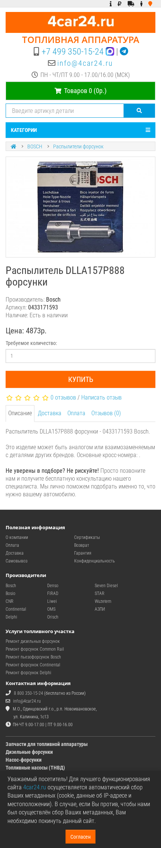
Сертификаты (87, 537)
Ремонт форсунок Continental (33, 664)
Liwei (52, 601)
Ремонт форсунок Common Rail (35, 649)
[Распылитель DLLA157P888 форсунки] (80, 207)
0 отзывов (63, 397)
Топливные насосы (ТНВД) (35, 768)
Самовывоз (16, 561)
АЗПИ (100, 609)
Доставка (49, 413)
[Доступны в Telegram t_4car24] (124, 51)
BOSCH (34, 146)
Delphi (11, 617)
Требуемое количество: (31, 343)
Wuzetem (103, 601)
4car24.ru (34, 787)
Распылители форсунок (78, 146)
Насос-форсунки (24, 760)
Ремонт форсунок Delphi (28, 672)
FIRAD (52, 593)
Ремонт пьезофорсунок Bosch (33, 657)
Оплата (76, 413)
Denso (52, 585)
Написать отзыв (101, 397)
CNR (9, 601)
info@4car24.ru (85, 63)
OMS (51, 609)
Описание (20, 413)
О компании (17, 537)
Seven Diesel (106, 585)
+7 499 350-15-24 (73, 51)
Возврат (81, 545)
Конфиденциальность (94, 561)
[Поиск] (139, 110)
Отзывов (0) (106, 413)
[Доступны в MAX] (110, 51)
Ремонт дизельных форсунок (33, 641)
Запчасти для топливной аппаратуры (47, 744)
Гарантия (82, 553)
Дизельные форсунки (29, 752)
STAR (99, 593)
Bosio (10, 593)
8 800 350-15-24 (28, 693)
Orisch (52, 617)
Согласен (80, 837)
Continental (16, 609)
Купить (80, 379)
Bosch (11, 585)
